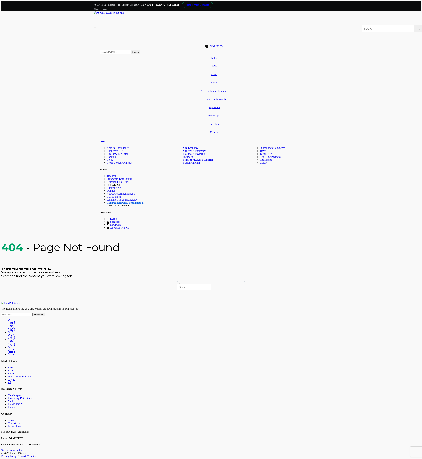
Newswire (147, 5)
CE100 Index (114, 196)
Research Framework (118, 181)
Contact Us (14, 423)
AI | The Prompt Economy (214, 91)
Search (135, 52)
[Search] (418, 28)
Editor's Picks (114, 187)
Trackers (111, 175)
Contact (105, 9)
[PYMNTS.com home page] (109, 12)
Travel (263, 150)
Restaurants (266, 159)
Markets (12, 401)
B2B (214, 66)
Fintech (214, 82)
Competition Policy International (125, 202)
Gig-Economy (190, 147)
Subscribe (115, 221)
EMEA (263, 162)
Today (214, 58)
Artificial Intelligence (118, 147)
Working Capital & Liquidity (122, 199)
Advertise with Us (119, 227)
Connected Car (114, 150)
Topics (102, 141)
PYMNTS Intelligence (104, 5)
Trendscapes (214, 115)
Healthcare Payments (194, 153)
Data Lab (214, 124)
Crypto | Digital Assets (214, 99)
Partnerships (14, 426)
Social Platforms (191, 162)
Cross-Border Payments (119, 162)
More (213, 132)
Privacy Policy (8, 456)
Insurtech (188, 156)
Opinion (111, 190)
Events (160, 5)
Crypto (11, 379)
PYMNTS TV (216, 46)
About (96, 9)
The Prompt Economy (128, 5)
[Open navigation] (95, 27)
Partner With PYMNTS (198, 5)
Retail (214, 74)
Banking (111, 156)
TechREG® (266, 153)
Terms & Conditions (27, 456)
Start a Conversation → (13, 450)
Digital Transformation (19, 376)
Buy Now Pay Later (117, 153)
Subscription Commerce (272, 147)
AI (9, 382)
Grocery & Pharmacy (194, 150)
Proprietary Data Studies (119, 178)
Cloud (110, 159)
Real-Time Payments (270, 156)
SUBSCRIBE (173, 5)
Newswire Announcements (121, 193)
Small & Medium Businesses (198, 159)
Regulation (214, 107)
